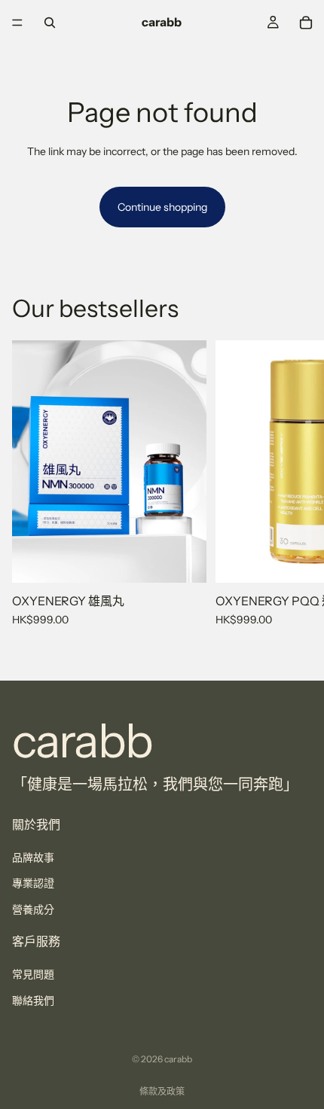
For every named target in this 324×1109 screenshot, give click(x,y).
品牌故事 (33, 857)
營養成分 (33, 909)
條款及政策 (162, 1091)
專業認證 (33, 884)
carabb (178, 1059)
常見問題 (33, 974)
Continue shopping (162, 207)
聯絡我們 (33, 1000)
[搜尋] (49, 22)
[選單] (17, 22)
